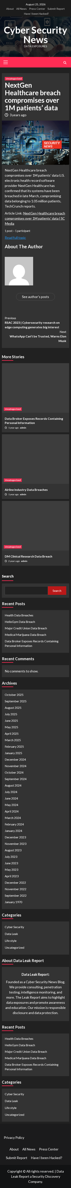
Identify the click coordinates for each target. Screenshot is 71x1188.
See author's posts (35, 297)
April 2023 (12, 876)
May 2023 (11, 869)
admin (23, 427)
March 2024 (13, 818)
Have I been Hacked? (36, 13)
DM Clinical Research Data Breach (28, 556)
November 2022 (15, 889)
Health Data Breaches (19, 615)
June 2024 (11, 798)
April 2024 (12, 811)
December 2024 (15, 759)
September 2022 (16, 895)
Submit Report (56, 8)
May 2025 (11, 727)
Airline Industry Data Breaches (26, 489)
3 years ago (18, 115)
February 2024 (14, 824)
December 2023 (15, 837)
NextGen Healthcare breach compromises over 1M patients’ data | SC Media (35, 218)
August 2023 (13, 850)
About (10, 8)
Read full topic (15, 238)
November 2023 (15, 843)
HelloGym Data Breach (20, 621)
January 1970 (13, 902)
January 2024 (13, 830)
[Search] (64, 62)
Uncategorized (14, 78)
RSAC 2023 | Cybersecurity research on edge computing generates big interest (32, 322)
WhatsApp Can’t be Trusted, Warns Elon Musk (38, 336)
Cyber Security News (35, 34)
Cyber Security (14, 927)
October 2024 (14, 772)
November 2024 (15, 766)
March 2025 (13, 740)
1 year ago (13, 427)
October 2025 (14, 694)
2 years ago (14, 561)
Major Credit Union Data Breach (26, 628)
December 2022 (15, 882)
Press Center (37, 8)
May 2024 (11, 805)
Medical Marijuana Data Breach (25, 634)
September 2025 (16, 701)
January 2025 (13, 753)
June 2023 (11, 863)
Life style (10, 940)
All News (21, 8)
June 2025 (11, 720)
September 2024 (16, 779)
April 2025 (12, 733)
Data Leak (11, 934)
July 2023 (11, 856)
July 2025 (11, 714)
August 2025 (13, 707)
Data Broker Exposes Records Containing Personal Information (32, 643)
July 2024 (11, 792)
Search (8, 576)
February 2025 (14, 746)
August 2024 (13, 785)
